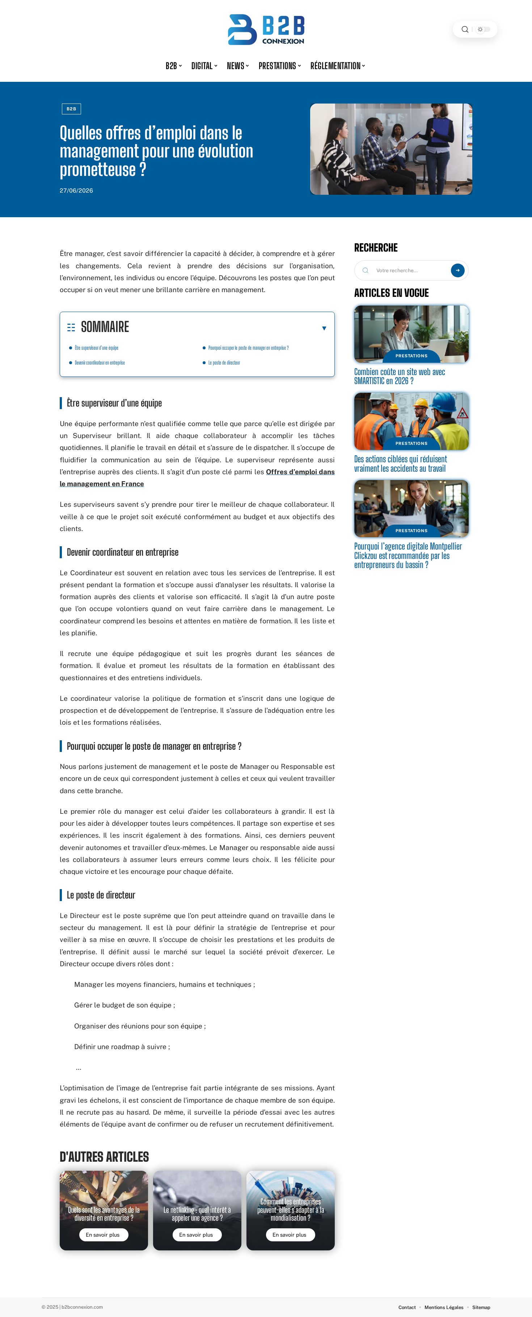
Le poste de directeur (224, 362)
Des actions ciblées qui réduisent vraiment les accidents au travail (400, 464)
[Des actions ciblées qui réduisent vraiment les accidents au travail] (411, 421)
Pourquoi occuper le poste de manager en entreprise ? (248, 348)
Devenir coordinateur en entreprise (100, 362)
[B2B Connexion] (266, 29)
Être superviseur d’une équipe (96, 348)
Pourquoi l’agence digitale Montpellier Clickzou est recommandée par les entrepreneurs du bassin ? (408, 555)
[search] (465, 29)
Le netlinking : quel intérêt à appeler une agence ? (197, 1214)
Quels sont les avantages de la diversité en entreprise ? (104, 1214)
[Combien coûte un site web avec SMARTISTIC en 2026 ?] (411, 334)
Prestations (412, 355)
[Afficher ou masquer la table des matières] (228, 328)
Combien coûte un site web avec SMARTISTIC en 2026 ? (399, 376)
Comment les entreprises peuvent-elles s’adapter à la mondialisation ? (290, 1209)
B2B (71, 108)
